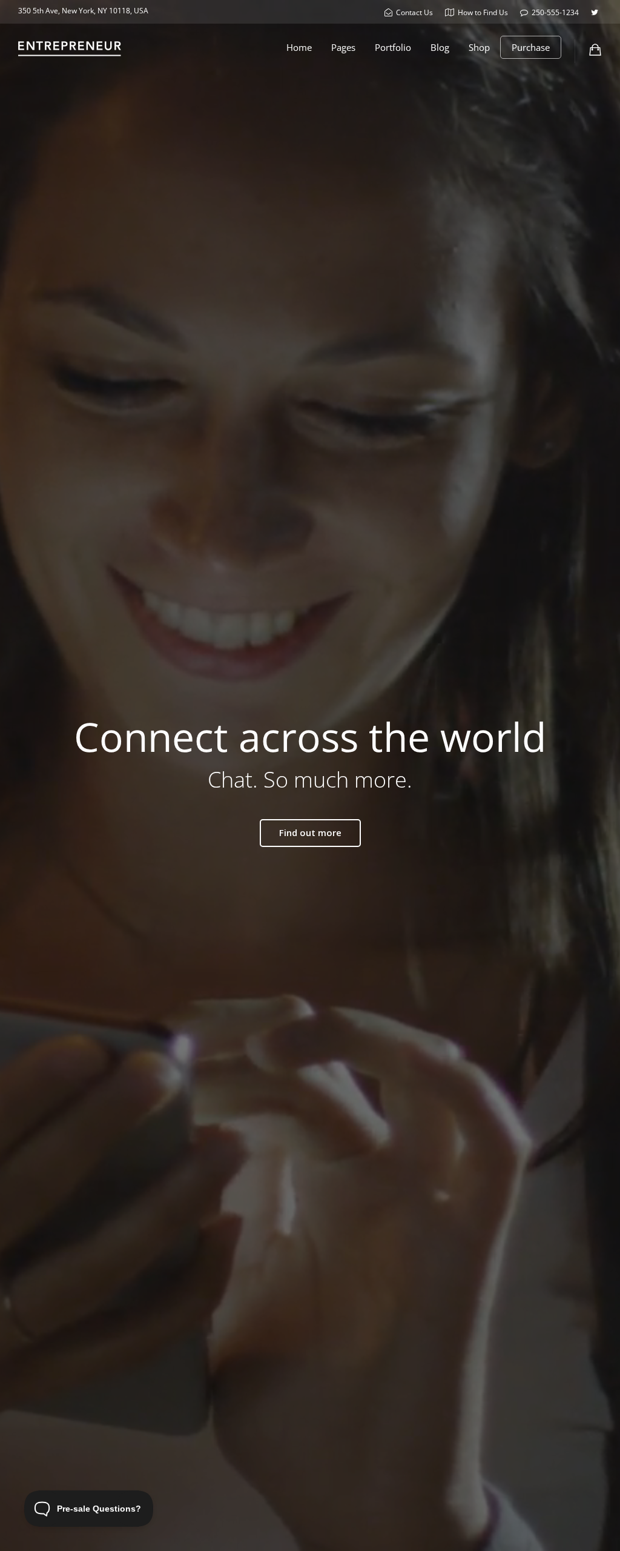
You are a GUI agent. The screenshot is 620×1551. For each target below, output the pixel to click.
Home (299, 47)
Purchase (531, 47)
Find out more (310, 832)
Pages (343, 47)
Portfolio (393, 47)
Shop (479, 47)
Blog (439, 47)
